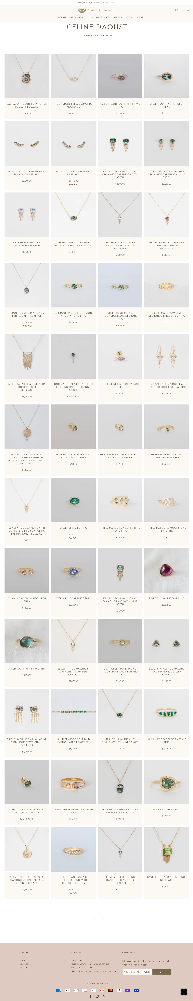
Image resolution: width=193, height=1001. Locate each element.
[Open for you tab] (184, 992)
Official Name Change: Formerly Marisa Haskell (94, 971)
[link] (90, 918)
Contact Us (25, 964)
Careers (23, 968)
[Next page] (103, 918)
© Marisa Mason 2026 (97, 983)
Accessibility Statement (82, 968)
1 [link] (94, 918)
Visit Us (23, 960)
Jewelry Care (77, 960)
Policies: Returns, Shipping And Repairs (90, 964)
